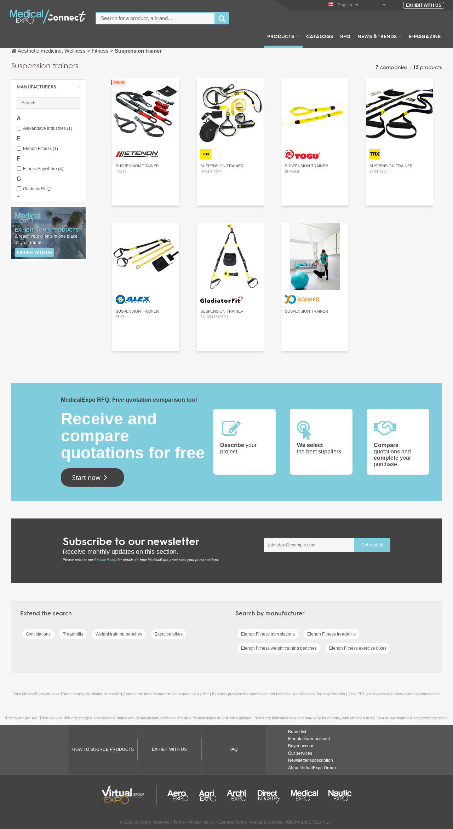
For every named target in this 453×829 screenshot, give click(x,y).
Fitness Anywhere (43, 169)
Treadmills (73, 634)
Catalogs (319, 36)
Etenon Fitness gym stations (268, 634)
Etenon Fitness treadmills (331, 634)
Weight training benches (119, 634)
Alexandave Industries (47, 128)
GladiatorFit (37, 189)
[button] (48, 86)
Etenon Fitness (40, 148)
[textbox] (155, 18)
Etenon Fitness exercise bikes (357, 648)
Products (280, 36)
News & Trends (377, 36)
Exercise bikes (169, 634)
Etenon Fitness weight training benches (279, 648)
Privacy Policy (105, 560)
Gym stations (38, 634)
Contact (230, 90)
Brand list (297, 731)
